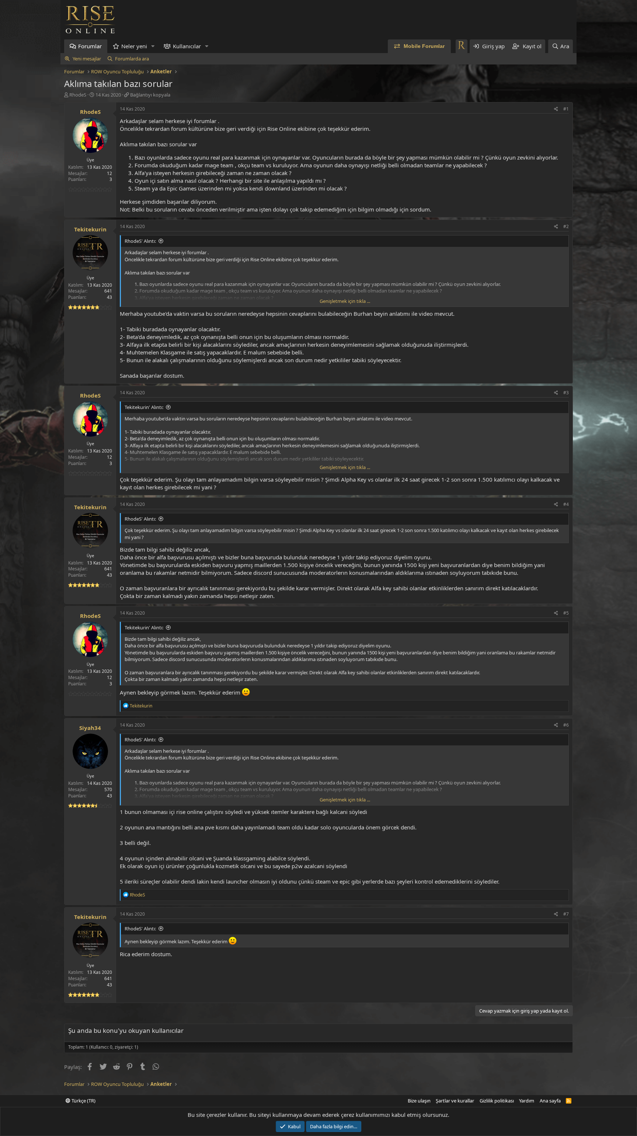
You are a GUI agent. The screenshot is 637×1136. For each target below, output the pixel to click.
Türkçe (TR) (82, 1100)
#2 (566, 226)
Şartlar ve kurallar (455, 1100)
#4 (566, 504)
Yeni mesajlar (87, 58)
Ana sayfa (550, 1100)
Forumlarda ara (132, 58)
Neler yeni (134, 46)
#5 (566, 613)
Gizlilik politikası (497, 1100)
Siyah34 (90, 727)
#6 (566, 725)
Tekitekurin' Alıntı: (144, 407)
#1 (566, 109)
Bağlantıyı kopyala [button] (150, 94)
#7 (566, 914)
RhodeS (77, 94)
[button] (153, 46)
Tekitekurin (90, 229)
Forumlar (90, 46)
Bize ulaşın (419, 1100)
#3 (566, 392)
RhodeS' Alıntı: (140, 241)
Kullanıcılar (187, 46)
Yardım (526, 1100)
